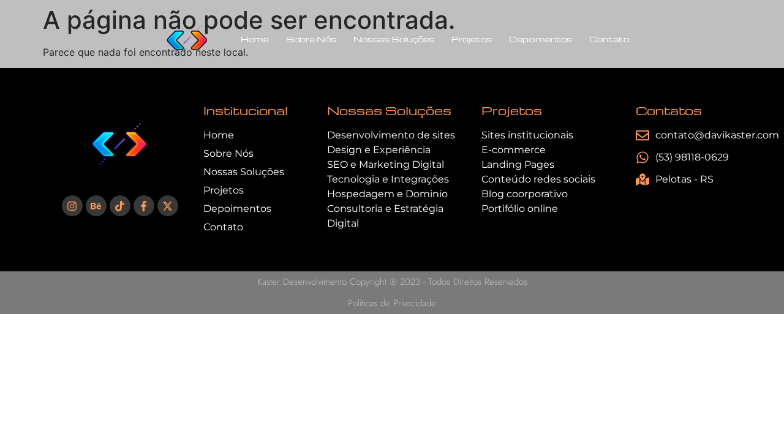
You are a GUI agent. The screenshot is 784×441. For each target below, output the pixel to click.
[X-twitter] (167, 205)
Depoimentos (540, 39)
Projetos (471, 39)
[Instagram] (72, 205)
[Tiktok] (120, 205)
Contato (609, 39)
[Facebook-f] (144, 205)
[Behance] (96, 205)
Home (255, 39)
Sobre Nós (311, 39)
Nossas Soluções (393, 39)
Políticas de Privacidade (392, 303)
